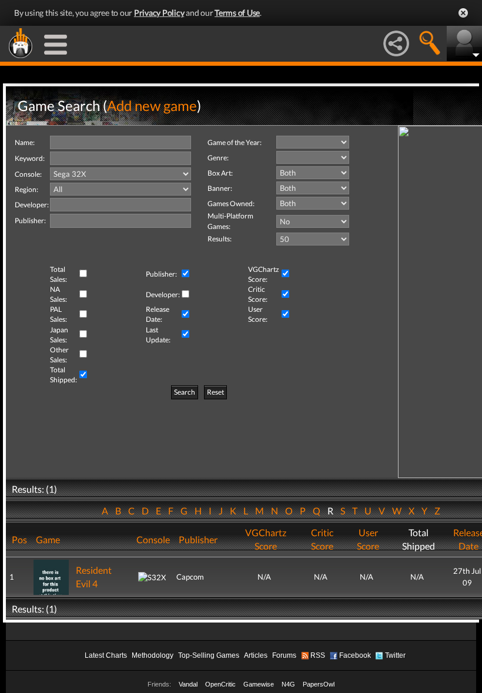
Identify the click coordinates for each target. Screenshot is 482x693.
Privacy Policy (159, 13)
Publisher (198, 539)
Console (153, 539)
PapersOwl (318, 684)
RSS (317, 655)
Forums (284, 655)
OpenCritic (220, 684)
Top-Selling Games (208, 655)
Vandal (188, 684)
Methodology (152, 655)
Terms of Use (237, 13)
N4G (288, 684)
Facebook (355, 655)
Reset (215, 392)
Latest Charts (106, 655)
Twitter (395, 655)
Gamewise (258, 684)
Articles (255, 655)
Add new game (152, 105)
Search (184, 392)
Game (48, 539)
